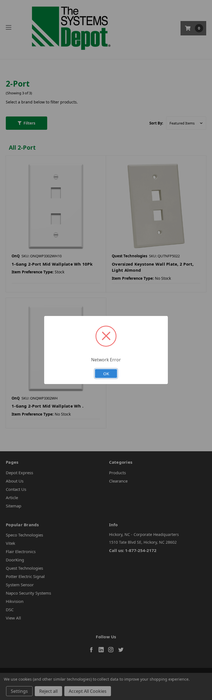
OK (106, 373)
